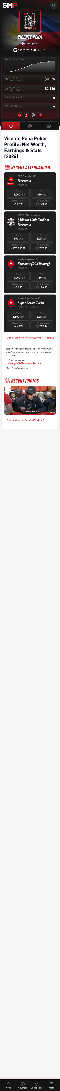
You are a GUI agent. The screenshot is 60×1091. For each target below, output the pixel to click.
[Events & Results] (30, 126)
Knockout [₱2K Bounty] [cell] (34, 263)
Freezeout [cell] (24, 180)
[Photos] (49, 126)
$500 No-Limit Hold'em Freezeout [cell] (33, 222)
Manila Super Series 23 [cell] (29, 298)
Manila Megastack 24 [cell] (28, 259)
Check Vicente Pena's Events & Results (30, 337)
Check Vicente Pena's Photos (24, 420)
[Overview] (11, 126)
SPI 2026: (27, 50)
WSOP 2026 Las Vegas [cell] (29, 215)
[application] (30, 66)
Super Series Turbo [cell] (31, 302)
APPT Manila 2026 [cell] (27, 176)
